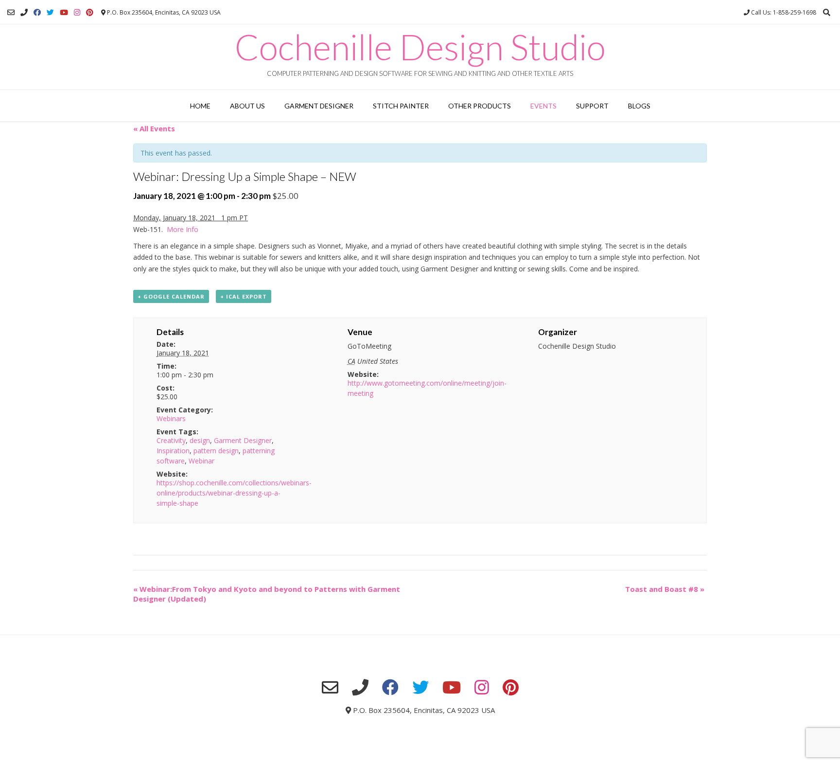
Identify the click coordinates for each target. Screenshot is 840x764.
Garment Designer (318, 106)
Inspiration (173, 450)
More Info (182, 229)
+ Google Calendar (171, 296)
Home (200, 106)
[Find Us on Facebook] (37, 12)
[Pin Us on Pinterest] (89, 12)
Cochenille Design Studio (420, 46)
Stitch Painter (401, 106)
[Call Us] (24, 12)
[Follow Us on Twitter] (50, 12)
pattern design (216, 450)
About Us (247, 106)
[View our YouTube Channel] (64, 12)
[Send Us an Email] (11, 12)
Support (592, 106)
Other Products (479, 106)
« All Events (154, 128)
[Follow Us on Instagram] (77, 12)
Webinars (171, 418)
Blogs (639, 106)
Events (543, 106)
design (200, 440)
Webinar (201, 460)
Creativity (171, 440)
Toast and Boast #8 (664, 589)
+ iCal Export (243, 296)
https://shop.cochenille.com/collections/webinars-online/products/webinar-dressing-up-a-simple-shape (234, 493)
